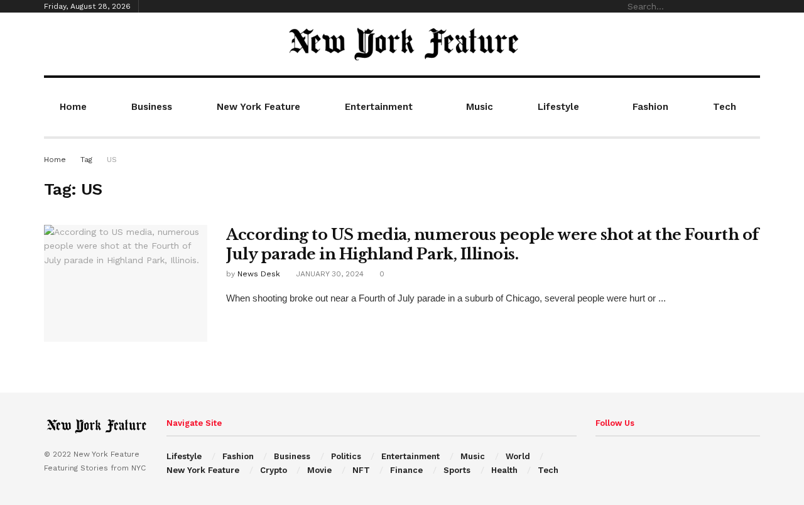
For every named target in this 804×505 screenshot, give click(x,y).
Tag (86, 159)
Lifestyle (558, 106)
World (518, 456)
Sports (456, 470)
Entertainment (379, 106)
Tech (724, 106)
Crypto (273, 470)
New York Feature (258, 106)
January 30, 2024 (328, 273)
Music (479, 106)
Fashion (650, 106)
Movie (319, 470)
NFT (361, 470)
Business (151, 106)
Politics (346, 456)
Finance (406, 470)
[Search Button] (753, 6)
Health (504, 470)
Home (73, 106)
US (112, 159)
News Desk (258, 273)
